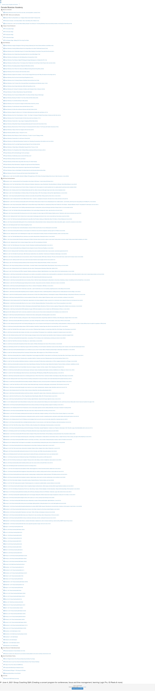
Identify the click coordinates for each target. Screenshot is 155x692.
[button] (0, 1)
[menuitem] (0, 2)
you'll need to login (82, 687)
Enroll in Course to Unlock (77, 688)
